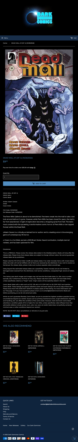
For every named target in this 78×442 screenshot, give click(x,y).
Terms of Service (8, 416)
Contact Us (6, 419)
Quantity (6, 173)
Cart (74, 38)
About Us (6, 406)
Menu (6, 38)
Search (5, 404)
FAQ (4, 411)
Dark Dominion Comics (16, 434)
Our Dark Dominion (34, 425)
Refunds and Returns (10, 414)
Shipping (6, 409)
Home (5, 43)
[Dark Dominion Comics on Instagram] (73, 429)
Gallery (23, 425)
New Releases (14, 425)
